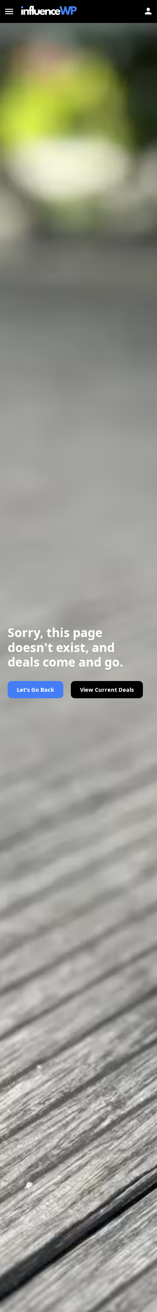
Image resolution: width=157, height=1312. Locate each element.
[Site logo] (49, 11)
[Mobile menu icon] (9, 11)
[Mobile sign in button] (148, 11)
